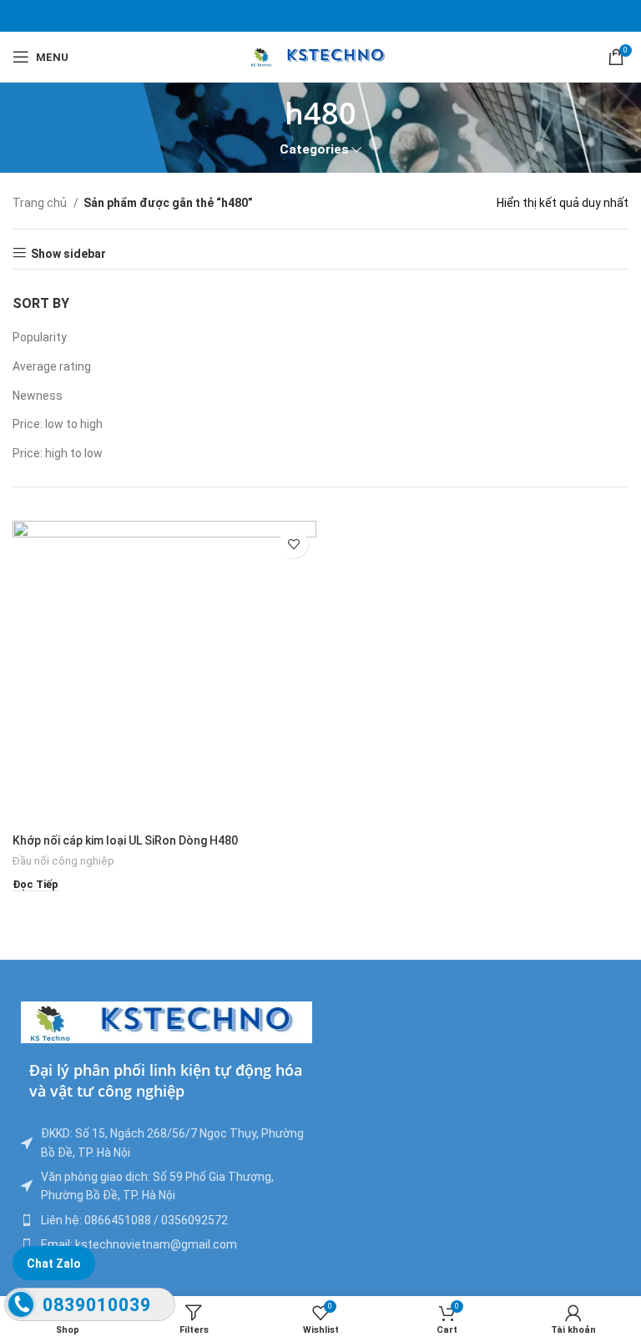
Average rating (52, 366)
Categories (314, 150)
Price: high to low (58, 453)
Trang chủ (41, 202)
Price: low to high (58, 424)
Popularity (40, 337)
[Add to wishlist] (293, 543)
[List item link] (166, 1220)
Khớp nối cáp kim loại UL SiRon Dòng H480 (125, 840)
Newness (38, 395)
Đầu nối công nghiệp (63, 861)
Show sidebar (68, 253)
